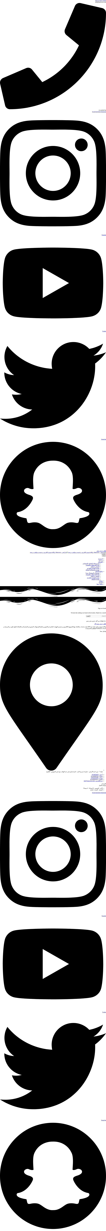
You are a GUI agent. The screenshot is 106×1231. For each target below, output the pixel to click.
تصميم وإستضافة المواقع (92, 570)
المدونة (101, 582)
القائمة (103, 554)
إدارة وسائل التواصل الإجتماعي (91, 563)
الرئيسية (100, 559)
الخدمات (100, 562)
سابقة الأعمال (99, 571)
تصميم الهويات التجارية (93, 568)
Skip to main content (100, 0)
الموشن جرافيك (95, 566)
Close (104, 555)
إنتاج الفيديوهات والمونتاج (92, 565)
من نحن (100, 560)
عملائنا (101, 581)
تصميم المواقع (95, 579)
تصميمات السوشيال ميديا (92, 573)
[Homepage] (68, 552)
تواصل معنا (100, 584)
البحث (88, 616)
